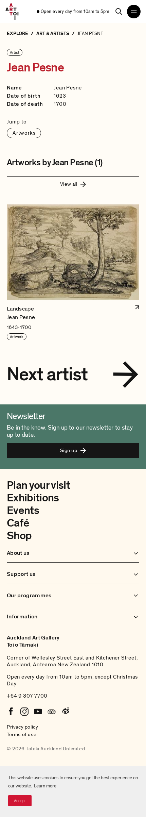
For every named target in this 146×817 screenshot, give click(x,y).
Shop (19, 535)
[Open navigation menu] (134, 11)
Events (23, 510)
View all (68, 184)
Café (18, 523)
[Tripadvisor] (52, 711)
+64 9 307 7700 (27, 696)
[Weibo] (65, 711)
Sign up (68, 450)
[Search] (119, 11)
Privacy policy (22, 727)
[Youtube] (38, 711)
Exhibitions (33, 497)
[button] (73, 272)
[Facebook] (11, 711)
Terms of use (21, 734)
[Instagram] (24, 711)
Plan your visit (38, 485)
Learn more (45, 786)
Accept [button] (20, 800)
